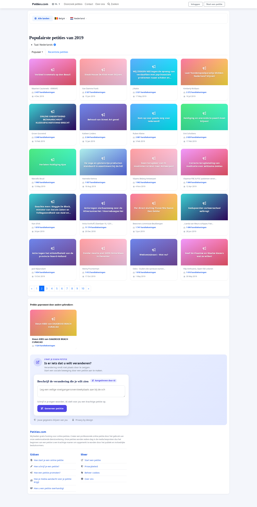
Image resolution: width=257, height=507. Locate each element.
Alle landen (44, 18)
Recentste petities (58, 52)
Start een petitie (214, 4)
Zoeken (115, 4)
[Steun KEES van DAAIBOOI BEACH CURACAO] (53, 329)
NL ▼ (57, 4)
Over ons (100, 4)
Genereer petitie (54, 408)
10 (83, 288)
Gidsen (34, 454)
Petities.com (40, 4)
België (63, 18)
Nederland (80, 18)
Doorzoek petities (73, 4)
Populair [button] (36, 52)
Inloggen (195, 4)
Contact (89, 4)
